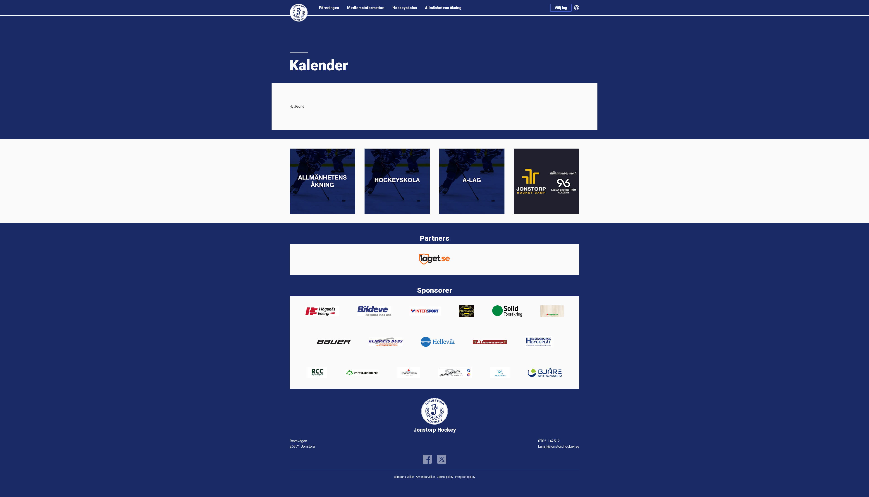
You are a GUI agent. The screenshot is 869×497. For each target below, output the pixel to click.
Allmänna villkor (404, 476)
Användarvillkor (425, 476)
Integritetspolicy (465, 476)
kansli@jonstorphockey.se (558, 446)
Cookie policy (445, 476)
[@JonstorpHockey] (441, 459)
